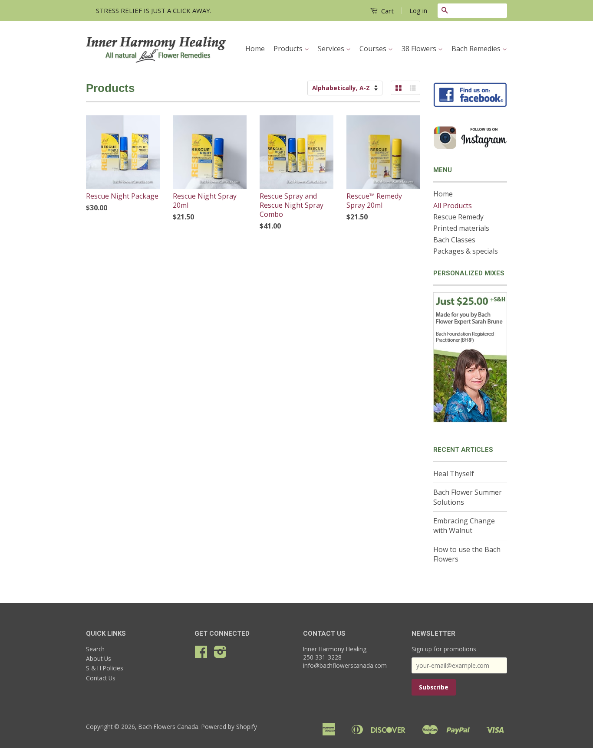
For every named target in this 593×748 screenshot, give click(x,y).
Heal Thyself (453, 473)
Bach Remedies (476, 48)
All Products (452, 205)
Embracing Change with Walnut (464, 525)
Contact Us (100, 678)
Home (255, 48)
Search (95, 649)
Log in (418, 10)
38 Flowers (420, 48)
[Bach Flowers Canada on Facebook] (201, 654)
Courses (373, 48)
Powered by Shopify (229, 726)
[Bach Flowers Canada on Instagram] (220, 654)
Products (288, 48)
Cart (386, 11)
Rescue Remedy (458, 217)
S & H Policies (104, 668)
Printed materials (461, 228)
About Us (98, 658)
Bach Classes (454, 240)
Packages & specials (465, 251)
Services (332, 48)
